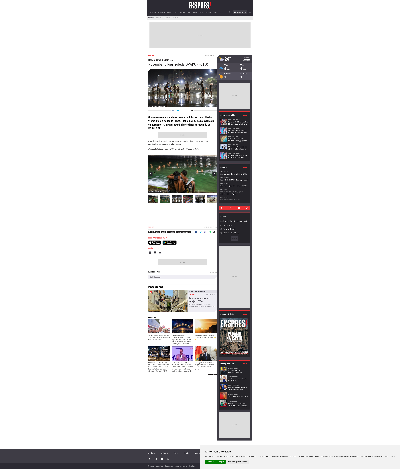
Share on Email (191, 110)
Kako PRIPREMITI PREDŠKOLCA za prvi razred (234, 179)
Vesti (169, 12)
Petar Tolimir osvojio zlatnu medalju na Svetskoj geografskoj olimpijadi (234, 138)
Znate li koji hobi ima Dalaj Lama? (234, 395)
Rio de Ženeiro (154, 232)
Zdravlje (208, 12)
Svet (188, 12)
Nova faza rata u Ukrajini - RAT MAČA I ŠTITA (234, 173)
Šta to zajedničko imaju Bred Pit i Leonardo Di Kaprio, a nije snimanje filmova (234, 387)
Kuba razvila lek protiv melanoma (234, 199)
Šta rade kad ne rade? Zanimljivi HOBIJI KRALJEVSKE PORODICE (234, 403)
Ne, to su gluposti (229, 229)
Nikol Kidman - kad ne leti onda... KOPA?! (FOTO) (234, 378)
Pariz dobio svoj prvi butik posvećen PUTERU (234, 185)
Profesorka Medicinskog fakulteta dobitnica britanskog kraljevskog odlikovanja (234, 122)
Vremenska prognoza (234, 59)
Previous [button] (150, 174)
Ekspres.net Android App (169, 242)
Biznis (175, 12)
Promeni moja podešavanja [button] (237, 462)
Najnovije (161, 12)
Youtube (160, 252)
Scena (195, 12)
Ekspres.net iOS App (154, 242)
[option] (182, 174)
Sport (201, 12)
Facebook (150, 252)
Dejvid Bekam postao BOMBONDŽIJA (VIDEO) (234, 370)
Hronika (182, 12)
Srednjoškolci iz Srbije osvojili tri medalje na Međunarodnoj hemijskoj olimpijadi (234, 155)
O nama (151, 466)
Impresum (169, 466)
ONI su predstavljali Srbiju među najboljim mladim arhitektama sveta (234, 147)
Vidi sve (245, 115)
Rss (247, 208)
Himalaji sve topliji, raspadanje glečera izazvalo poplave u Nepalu (234, 192)
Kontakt (192, 466)
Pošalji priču (241, 12)
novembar (171, 232)
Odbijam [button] (221, 462)
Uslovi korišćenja (181, 466)
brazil (163, 232)
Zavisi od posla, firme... (231, 233)
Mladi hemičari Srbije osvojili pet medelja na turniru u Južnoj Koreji (234, 130)
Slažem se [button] (210, 462)
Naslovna (153, 12)
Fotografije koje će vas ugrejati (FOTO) (182, 301)
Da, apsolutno (227, 225)
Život (215, 12)
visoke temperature (183, 232)
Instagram (155, 252)
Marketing (159, 466)
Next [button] (214, 174)
